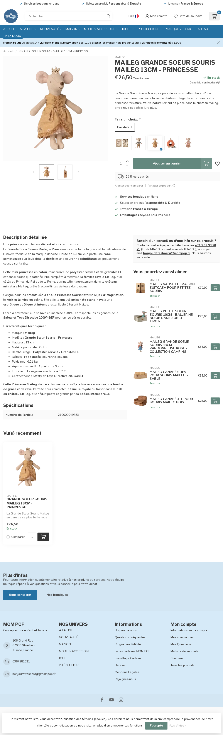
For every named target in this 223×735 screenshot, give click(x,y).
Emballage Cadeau (128, 658)
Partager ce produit (160, 185)
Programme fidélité (128, 644)
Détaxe (120, 665)
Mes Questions (181, 644)
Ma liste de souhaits (184, 651)
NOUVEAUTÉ (49, 29)
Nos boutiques (57, 595)
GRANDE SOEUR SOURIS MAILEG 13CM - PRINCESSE (54, 51)
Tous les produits (182, 665)
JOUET (126, 29)
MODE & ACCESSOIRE (99, 29)
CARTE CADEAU (196, 29)
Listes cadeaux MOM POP (132, 651)
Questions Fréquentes (130, 637)
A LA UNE (26, 29)
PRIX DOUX (13, 36)
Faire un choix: (127, 119)
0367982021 (21, 661)
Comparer (18, 536)
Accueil (9, 29)
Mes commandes (182, 637)
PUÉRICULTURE (148, 29)
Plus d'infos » (177, 725)
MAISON (71, 29)
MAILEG (120, 57)
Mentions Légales (127, 672)
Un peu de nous (126, 630)
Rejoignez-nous (125, 679)
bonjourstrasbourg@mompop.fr (166, 253)
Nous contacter (20, 595)
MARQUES (173, 29)
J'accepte (156, 725)
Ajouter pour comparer (129, 185)
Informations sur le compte (189, 630)
